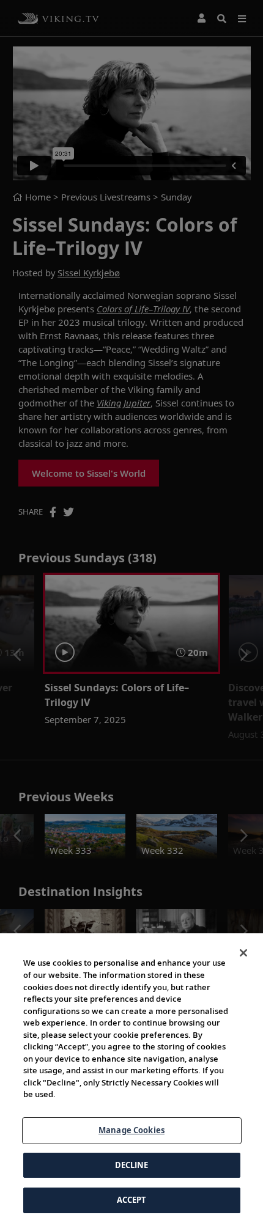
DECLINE (132, 1164)
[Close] (243, 952)
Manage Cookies (131, 1130)
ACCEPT (132, 1199)
